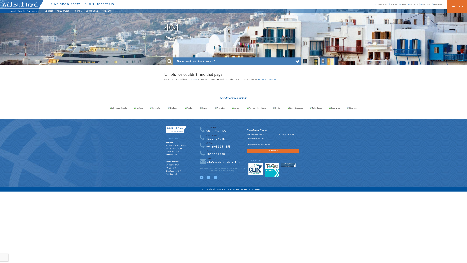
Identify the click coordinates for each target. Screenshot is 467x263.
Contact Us (457, 6)
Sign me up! (273, 150)
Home (50, 11)
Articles (393, 4)
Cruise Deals (92, 11)
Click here (194, 79)
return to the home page (268, 79)
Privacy (244, 189)
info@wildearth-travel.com (224, 162)
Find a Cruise (63, 11)
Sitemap (236, 189)
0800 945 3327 (70, 4)
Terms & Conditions (257, 189)
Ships (77, 11)
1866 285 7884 (216, 154)
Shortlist (382, 4)
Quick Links (439, 4)
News (403, 4)
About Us (108, 11)
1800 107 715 (104, 4)
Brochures (414, 4)
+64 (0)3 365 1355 (218, 146)
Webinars (426, 4)
